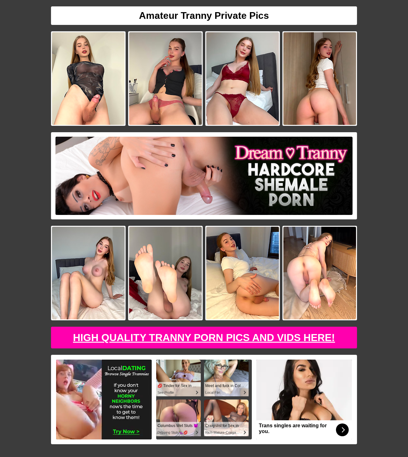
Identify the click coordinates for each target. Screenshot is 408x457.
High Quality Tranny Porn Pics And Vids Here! (204, 337)
